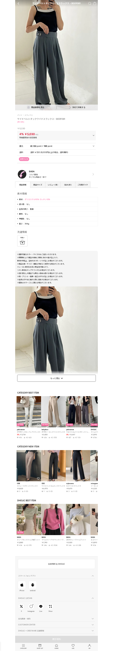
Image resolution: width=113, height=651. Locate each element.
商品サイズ (37, 185)
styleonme (70, 483)
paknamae (21, 430)
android (32, 590)
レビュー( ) (53, 185)
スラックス (29, 115)
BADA (19, 537)
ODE (18, 483)
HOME (56, 648)
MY (90, 648)
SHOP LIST (40, 648)
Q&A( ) (67, 185)
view (93, 174)
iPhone (21, 590)
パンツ (19, 115)
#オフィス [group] (24, 159)
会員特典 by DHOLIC (56, 564)
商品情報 (22, 185)
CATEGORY (23, 648)
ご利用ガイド (83, 185)
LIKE (73, 648)
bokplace (45, 430)
